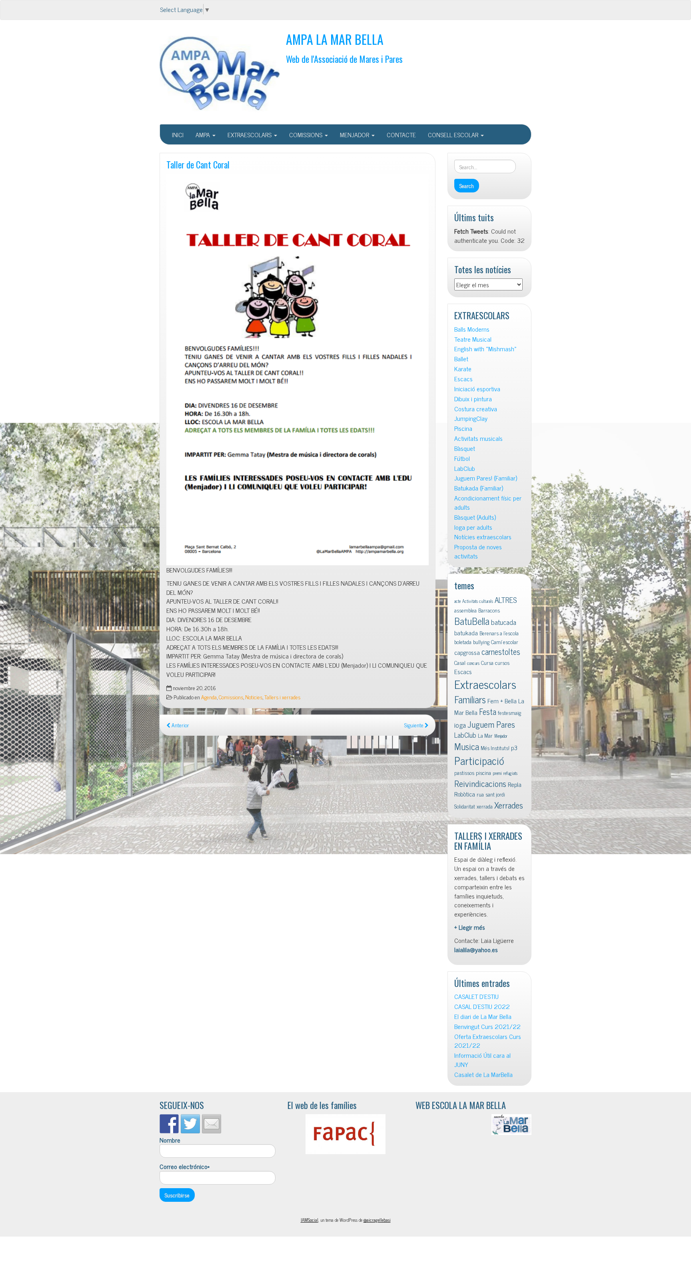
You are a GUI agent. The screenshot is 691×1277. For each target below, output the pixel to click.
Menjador (500, 736)
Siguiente (414, 725)
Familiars (470, 699)
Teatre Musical (472, 339)
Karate (462, 368)
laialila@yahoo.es (476, 949)
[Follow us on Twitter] (190, 1123)
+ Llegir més (469, 927)
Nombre (170, 1140)
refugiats (510, 773)
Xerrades (508, 805)
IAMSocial (309, 1219)
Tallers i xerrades (282, 697)
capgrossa (467, 652)
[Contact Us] (211, 1123)
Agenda (209, 697)
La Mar (485, 735)
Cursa (487, 662)
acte (457, 601)
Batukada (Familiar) (478, 487)
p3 (514, 747)
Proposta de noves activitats (478, 551)
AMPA (204, 134)
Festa (487, 711)
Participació (479, 760)
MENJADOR (355, 134)
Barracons (489, 610)
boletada (462, 641)
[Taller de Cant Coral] (297, 369)
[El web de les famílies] (345, 1134)
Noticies (253, 697)
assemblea (465, 610)
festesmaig (509, 712)
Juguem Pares (491, 724)
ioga (460, 725)
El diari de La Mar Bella (482, 1016)
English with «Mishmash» (485, 348)
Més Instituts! (495, 747)
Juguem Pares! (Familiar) (485, 477)
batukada (466, 632)
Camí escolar (504, 641)
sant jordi (495, 794)
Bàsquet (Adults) (475, 517)
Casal (459, 662)
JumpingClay (470, 418)
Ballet (461, 358)
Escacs (463, 378)
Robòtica (464, 794)
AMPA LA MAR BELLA (334, 39)
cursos (502, 662)
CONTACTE (401, 134)
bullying (481, 641)
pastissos (464, 772)
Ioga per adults (473, 527)
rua (480, 794)
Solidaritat (464, 806)
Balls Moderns (471, 329)
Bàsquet (464, 448)
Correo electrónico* (185, 1166)
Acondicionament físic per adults (487, 502)
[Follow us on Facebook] (169, 1123)
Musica (466, 746)
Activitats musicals (478, 438)
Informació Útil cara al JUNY (482, 1060)
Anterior (179, 725)
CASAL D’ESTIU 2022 (482, 1006)
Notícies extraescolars (482, 536)
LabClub (464, 468)
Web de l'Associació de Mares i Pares (344, 58)
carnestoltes (500, 651)
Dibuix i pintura (473, 398)
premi (497, 773)
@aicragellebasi (377, 1219)
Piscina (463, 428)
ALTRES (506, 599)
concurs (473, 663)
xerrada (485, 806)
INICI (178, 134)
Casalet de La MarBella (483, 1074)
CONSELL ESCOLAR (454, 134)
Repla (514, 784)
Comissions (231, 697)
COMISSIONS (306, 134)
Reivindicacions (480, 783)
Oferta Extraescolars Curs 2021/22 (487, 1041)
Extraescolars (485, 683)
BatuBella (471, 620)
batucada (503, 622)
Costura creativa (475, 408)
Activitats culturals (477, 601)
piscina (483, 772)
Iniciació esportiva (477, 388)
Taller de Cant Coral (198, 164)
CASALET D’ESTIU (476, 996)
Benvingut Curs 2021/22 (487, 1026)
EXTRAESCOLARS (250, 134)
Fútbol (462, 458)
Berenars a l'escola (499, 632)
